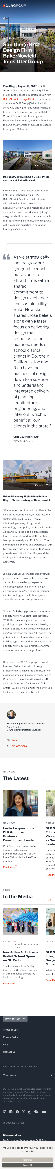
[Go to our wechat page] (36, 1113)
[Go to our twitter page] (23, 1112)
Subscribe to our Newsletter (21, 1067)
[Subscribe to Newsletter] (49, 1075)
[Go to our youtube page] (44, 1112)
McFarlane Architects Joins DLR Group (26, 1140)
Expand (39, 165)
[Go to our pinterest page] (29, 1112)
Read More (9, 867)
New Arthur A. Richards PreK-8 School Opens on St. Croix (20, 956)
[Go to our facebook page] (17, 1111)
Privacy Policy (10, 1037)
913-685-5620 (19, 746)
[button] (50, 5)
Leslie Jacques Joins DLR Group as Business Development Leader (19, 834)
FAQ (5, 1044)
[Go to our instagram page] (4, 1111)
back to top (12, 1019)
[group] (20, 833)
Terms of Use (10, 1029)
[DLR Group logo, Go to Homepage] (14, 5)
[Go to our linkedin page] (11, 1111)
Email (15, 740)
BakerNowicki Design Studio (19, 99)
